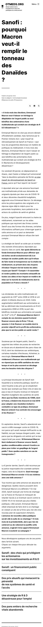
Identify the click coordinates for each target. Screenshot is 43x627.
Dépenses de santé (7, 100)
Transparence (18, 100)
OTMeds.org (15, 4)
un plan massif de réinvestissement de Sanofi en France (21, 180)
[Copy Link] (39, 106)
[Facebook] (34, 106)
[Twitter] (30, 106)
